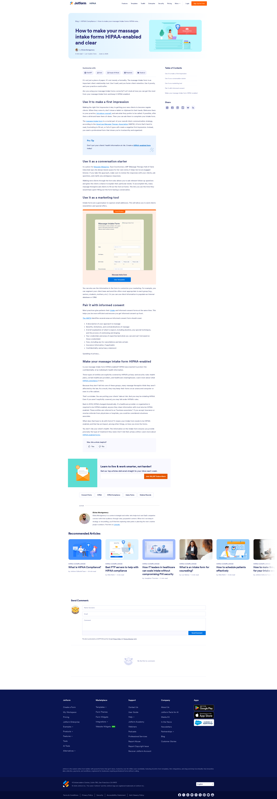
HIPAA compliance (90, 381)
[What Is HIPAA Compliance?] (84, 549)
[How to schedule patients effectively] (233, 549)
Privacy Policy (117, 639)
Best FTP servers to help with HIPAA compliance (121, 568)
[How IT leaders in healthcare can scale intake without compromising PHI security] (159, 549)
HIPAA (92, 3)
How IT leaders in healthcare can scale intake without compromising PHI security (158, 570)
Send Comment (197, 633)
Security (100, 795)
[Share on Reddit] (183, 108)
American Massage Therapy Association (112, 124)
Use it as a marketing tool (173, 83)
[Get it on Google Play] (204, 708)
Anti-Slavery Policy (136, 795)
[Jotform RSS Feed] (200, 794)
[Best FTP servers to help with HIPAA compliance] (121, 549)
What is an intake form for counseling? (194, 568)
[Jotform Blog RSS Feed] (193, 108)
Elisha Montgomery (88, 50)
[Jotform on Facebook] (179, 794)
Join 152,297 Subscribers (156, 476)
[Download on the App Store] (204, 715)
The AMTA (87, 318)
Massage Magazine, (101, 167)
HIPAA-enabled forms (91, 435)
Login (187, 3)
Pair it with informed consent (174, 88)
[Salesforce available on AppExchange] (204, 722)
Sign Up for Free (199, 3)
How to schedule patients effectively (231, 568)
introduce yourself (104, 113)
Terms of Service (128, 639)
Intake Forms (130, 495)
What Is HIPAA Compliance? (84, 567)
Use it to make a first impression (175, 74)
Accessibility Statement (116, 795)
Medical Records (145, 495)
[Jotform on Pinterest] (204, 794)
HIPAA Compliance (113, 495)
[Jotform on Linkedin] (187, 794)
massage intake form (94, 121)
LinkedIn (117, 525)
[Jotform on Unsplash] (212, 794)
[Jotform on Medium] (191, 794)
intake (112, 310)
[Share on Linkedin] (177, 108)
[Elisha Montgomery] (76, 49)
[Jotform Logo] (78, 3)
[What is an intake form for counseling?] (196, 549)
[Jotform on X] (183, 794)
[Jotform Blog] (196, 794)
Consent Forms (86, 495)
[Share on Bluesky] (188, 108)
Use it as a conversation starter (175, 78)
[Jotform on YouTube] (208, 794)
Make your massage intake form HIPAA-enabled (181, 93)
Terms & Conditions (70, 795)
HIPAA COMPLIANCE (76, 564)
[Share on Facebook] (172, 108)
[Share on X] (167, 108)
